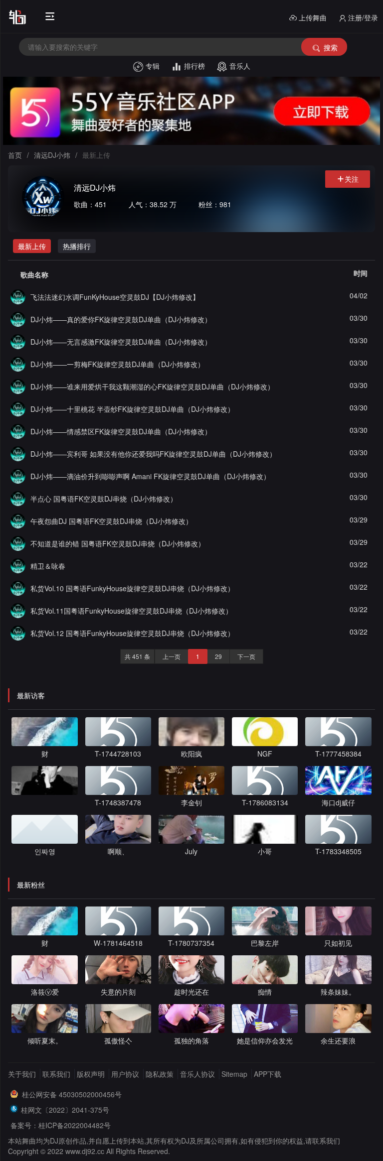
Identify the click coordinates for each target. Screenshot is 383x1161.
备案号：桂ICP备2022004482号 (60, 1125)
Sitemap (234, 1074)
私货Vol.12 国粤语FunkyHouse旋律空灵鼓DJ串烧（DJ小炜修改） (132, 633)
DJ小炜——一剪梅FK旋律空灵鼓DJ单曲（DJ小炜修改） (117, 364)
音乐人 (239, 66)
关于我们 (22, 1074)
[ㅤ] (44, 786)
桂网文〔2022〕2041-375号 (65, 1110)
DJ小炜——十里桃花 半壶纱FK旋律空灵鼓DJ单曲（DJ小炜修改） (132, 409)
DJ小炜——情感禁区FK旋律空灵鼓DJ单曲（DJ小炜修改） (120, 431)
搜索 (331, 47)
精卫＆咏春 (47, 566)
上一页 (172, 656)
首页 (15, 155)
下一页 (246, 656)
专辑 (153, 66)
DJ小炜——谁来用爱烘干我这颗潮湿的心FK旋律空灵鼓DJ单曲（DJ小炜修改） (152, 386)
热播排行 (77, 246)
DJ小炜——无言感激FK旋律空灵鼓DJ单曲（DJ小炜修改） (120, 342)
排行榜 (194, 66)
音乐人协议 (197, 1074)
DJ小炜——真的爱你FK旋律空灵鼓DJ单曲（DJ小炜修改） (120, 319)
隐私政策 (160, 1074)
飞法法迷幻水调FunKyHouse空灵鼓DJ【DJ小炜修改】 (114, 297)
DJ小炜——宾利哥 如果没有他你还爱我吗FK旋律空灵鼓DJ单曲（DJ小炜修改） (153, 454)
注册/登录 (363, 17)
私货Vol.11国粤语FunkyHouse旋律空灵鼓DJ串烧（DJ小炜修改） (131, 611)
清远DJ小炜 (52, 155)
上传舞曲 (313, 17)
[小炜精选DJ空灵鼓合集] (17, 295)
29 (218, 656)
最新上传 (32, 246)
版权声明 (91, 1074)
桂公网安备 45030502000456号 (72, 1094)
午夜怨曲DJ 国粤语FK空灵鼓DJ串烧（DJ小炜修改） (111, 521)
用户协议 (125, 1074)
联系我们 (56, 1074)
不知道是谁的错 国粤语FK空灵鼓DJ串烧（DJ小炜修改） (117, 543)
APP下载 (267, 1074)
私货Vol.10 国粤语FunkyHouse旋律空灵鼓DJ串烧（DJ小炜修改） (132, 588)
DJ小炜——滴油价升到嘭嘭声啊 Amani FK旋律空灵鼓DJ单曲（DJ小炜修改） (150, 476)
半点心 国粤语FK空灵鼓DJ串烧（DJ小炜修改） (103, 499)
